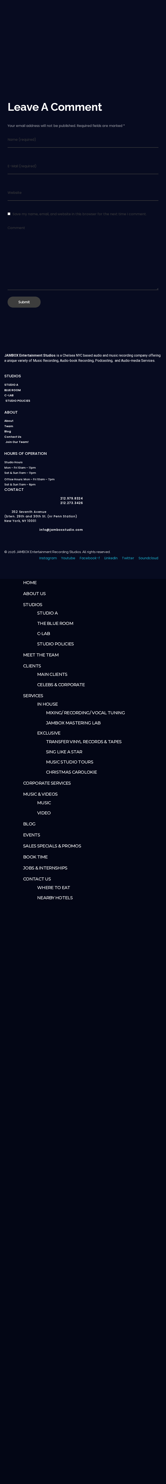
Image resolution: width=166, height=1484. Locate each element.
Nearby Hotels (55, 897)
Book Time (35, 857)
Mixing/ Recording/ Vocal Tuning (85, 712)
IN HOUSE (47, 704)
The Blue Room (55, 623)
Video (44, 812)
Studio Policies (55, 643)
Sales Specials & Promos (52, 846)
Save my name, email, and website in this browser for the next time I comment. (80, 214)
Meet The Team (41, 654)
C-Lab (43, 633)
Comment (16, 227)
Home (30, 582)
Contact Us (37, 879)
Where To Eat (53, 887)
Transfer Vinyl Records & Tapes (84, 741)
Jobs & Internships (45, 868)
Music (44, 802)
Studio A (47, 613)
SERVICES (33, 695)
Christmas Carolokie (71, 772)
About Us (34, 593)
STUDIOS (32, 604)
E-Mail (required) (22, 166)
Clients (32, 666)
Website (15, 192)
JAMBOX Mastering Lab (73, 722)
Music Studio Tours (69, 762)
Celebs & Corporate (61, 684)
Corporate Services (47, 783)
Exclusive (49, 733)
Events (31, 835)
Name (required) (22, 139)
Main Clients (52, 674)
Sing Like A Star (64, 751)
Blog (29, 824)
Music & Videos (40, 794)
